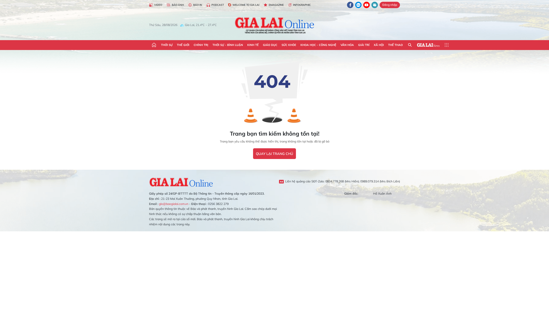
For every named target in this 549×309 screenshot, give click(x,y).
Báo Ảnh (178, 4)
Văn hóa (347, 45)
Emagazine (276, 4)
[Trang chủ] (154, 45)
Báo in (197, 4)
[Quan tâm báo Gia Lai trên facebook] (350, 5)
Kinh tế (253, 45)
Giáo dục (270, 45)
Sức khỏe (289, 45)
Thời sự (167, 45)
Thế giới (183, 45)
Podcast (217, 4)
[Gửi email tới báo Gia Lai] (374, 5)
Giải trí (364, 45)
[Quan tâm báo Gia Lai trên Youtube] (366, 5)
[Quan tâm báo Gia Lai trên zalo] (358, 5)
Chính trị (201, 45)
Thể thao (395, 45)
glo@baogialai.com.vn (173, 204)
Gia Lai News (428, 45)
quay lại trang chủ (274, 153)
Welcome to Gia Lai (245, 4)
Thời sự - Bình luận (228, 45)
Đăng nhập (389, 4)
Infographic (302, 4)
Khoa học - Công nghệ (318, 45)
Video (158, 4)
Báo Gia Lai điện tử (274, 25)
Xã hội (379, 45)
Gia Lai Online (181, 181)
